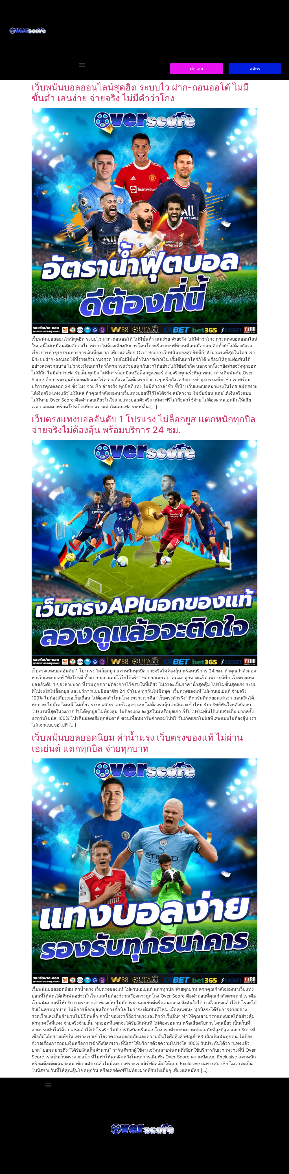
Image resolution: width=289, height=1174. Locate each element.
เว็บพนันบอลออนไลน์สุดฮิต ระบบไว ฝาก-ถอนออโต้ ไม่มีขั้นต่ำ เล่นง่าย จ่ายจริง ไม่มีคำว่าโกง (140, 92)
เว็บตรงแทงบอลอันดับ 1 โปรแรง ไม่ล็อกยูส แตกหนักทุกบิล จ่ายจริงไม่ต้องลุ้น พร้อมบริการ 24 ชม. (144, 424)
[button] (82, 65)
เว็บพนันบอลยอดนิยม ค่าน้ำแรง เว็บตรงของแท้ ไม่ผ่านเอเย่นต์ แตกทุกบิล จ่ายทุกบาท (137, 743)
